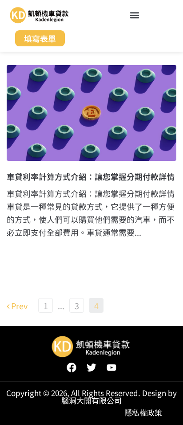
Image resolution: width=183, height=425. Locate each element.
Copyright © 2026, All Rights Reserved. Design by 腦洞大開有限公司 (91, 396)
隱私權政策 (143, 412)
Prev (17, 305)
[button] (134, 15)
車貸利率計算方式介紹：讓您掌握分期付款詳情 (91, 176)
